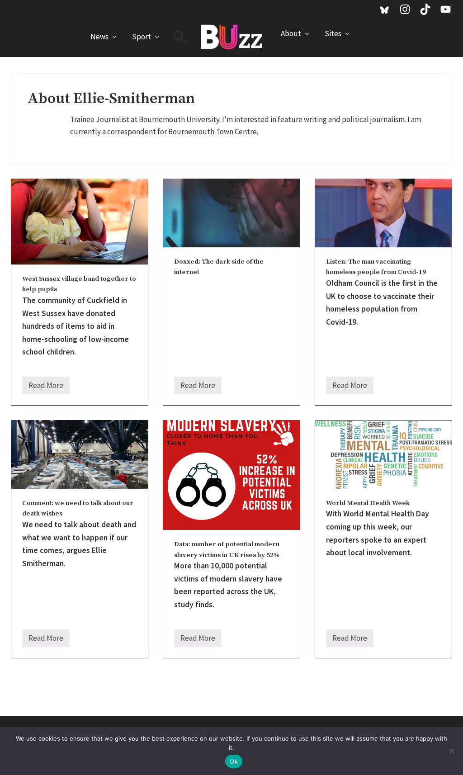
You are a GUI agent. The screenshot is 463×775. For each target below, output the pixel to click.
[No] (451, 751)
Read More (45, 387)
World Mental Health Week (368, 503)
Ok (234, 761)
